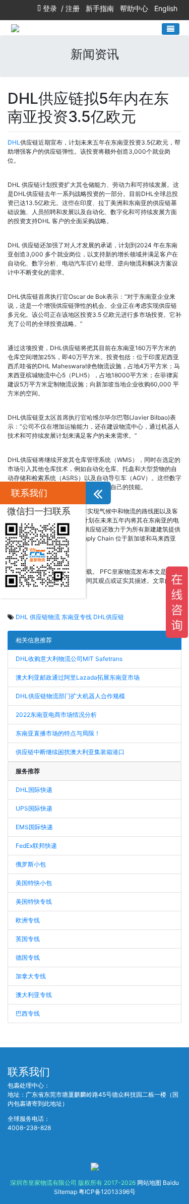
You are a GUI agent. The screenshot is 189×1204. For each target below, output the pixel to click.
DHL (14, 142)
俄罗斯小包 (31, 864)
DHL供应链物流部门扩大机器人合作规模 (70, 696)
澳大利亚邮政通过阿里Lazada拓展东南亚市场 (78, 677)
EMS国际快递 (34, 827)
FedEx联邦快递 (36, 845)
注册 (73, 8)
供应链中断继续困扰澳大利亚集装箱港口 (70, 752)
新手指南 (100, 8)
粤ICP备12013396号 (107, 1191)
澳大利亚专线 (34, 994)
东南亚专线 (76, 617)
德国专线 (28, 957)
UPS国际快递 (34, 808)
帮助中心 (134, 8)
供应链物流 (45, 617)
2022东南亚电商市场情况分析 (56, 714)
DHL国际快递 (34, 789)
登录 (50, 8)
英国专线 (28, 939)
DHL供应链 (108, 617)
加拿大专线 (31, 976)
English (165, 8)
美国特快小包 (34, 883)
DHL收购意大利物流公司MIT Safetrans (69, 658)
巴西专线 (28, 1013)
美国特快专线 (34, 901)
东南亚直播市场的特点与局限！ (58, 733)
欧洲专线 (28, 920)
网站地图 (149, 1182)
